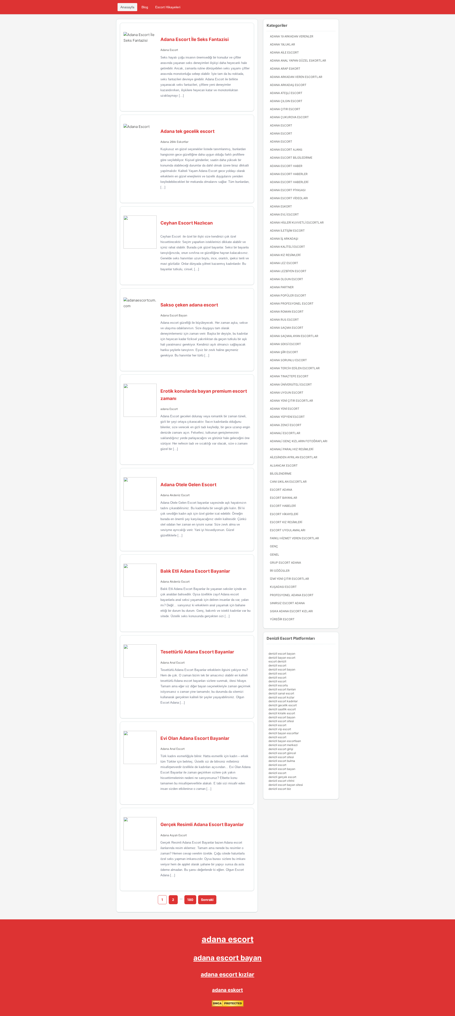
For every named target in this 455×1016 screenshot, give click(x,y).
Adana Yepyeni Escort (287, 416)
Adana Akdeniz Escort (175, 495)
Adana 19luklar (282, 44)
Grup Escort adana (285, 562)
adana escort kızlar (227, 974)
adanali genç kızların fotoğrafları (298, 441)
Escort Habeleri (283, 506)
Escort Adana (281, 489)
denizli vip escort (279, 729)
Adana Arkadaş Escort (288, 85)
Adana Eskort (281, 206)
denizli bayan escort (281, 657)
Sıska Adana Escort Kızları (291, 611)
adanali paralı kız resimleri (291, 449)
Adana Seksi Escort (285, 344)
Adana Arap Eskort (285, 68)
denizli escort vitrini (281, 780)
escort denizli (277, 661)
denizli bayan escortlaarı (284, 741)
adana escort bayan (227, 957)
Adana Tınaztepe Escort (289, 376)
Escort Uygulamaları (287, 530)
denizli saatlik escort (282, 709)
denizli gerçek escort (282, 777)
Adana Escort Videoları (289, 198)
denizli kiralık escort (281, 713)
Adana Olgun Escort (286, 279)
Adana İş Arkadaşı (284, 238)
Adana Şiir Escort (284, 352)
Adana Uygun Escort (286, 392)
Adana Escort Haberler (289, 174)
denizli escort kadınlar (283, 701)
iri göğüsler (280, 570)
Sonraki (207, 900)
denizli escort (277, 665)
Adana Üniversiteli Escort (291, 384)
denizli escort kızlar (281, 697)
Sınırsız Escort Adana (287, 603)
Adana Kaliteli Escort (287, 246)
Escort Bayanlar (283, 497)
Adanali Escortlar (285, 433)
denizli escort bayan (281, 653)
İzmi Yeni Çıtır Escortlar (289, 578)
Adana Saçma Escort (286, 327)
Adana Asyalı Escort (173, 835)
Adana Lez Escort (284, 263)
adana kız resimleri (285, 255)
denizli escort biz (279, 789)
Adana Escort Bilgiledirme (291, 157)
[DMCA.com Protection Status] (228, 1005)
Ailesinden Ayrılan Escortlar (293, 457)
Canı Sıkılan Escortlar (288, 481)
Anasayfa (127, 7)
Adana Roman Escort (287, 311)
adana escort (228, 939)
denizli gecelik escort (282, 705)
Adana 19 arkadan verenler (291, 36)
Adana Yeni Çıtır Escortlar (291, 400)
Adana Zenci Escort (285, 425)
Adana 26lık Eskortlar (174, 142)
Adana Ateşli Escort (286, 93)
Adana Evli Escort (284, 214)
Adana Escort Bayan (173, 315)
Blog (144, 7)
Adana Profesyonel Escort (292, 303)
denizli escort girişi (280, 749)
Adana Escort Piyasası (287, 190)
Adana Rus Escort (284, 319)
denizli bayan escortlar (283, 733)
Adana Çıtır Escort (285, 109)
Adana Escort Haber (286, 166)
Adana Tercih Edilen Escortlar (295, 368)
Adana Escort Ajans (286, 149)
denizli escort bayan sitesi (285, 785)
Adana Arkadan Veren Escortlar (296, 77)
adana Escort (169, 409)
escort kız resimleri (286, 522)
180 (190, 900)
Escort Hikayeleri (167, 7)
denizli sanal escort (281, 693)
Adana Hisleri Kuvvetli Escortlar (297, 222)
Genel (274, 554)
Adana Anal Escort (172, 662)
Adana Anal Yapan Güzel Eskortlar (298, 60)
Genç (274, 546)
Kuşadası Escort (283, 587)
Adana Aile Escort (284, 52)
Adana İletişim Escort (287, 230)
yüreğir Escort (282, 619)
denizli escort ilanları (282, 689)
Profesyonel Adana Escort (292, 595)
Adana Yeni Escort (284, 408)
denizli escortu (278, 685)
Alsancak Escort (284, 465)
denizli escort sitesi (281, 721)
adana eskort (227, 990)
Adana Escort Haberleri (289, 182)
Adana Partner (282, 287)
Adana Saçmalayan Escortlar (294, 336)
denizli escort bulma (281, 761)
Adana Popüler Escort (288, 295)
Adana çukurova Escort (289, 117)
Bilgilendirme (280, 473)
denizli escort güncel (282, 753)
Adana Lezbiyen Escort (288, 271)
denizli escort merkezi (283, 745)
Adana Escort (169, 50)
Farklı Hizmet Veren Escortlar (294, 538)
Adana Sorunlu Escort (288, 360)
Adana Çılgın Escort (286, 101)
